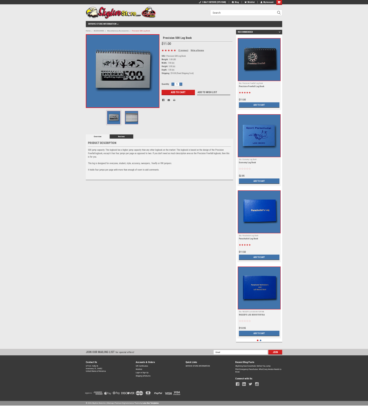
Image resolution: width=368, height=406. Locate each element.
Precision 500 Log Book (141, 31)
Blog (237, 2)
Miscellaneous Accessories (118, 31)
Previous (89, 71)
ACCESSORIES (99, 31)
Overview (97, 136)
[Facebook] (163, 100)
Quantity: (165, 84)
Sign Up (145, 373)
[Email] (169, 100)
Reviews (121, 136)
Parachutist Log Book (248, 238)
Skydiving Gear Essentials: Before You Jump (252, 366)
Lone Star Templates (150, 403)
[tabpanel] (259, 73)
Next (156, 71)
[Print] (174, 100)
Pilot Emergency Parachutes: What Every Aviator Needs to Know (258, 370)
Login (138, 373)
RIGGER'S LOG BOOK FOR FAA (252, 315)
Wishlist (251, 2)
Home (88, 31)
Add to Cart (259, 105)
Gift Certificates (142, 366)
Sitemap (110, 403)
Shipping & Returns (143, 376)
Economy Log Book (247, 162)
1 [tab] (257, 340)
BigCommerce (128, 403)
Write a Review (197, 50)
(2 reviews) (183, 50)
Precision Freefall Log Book (251, 86)
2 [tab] (260, 340)
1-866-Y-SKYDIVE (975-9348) (214, 2)
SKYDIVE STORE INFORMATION (102, 24)
